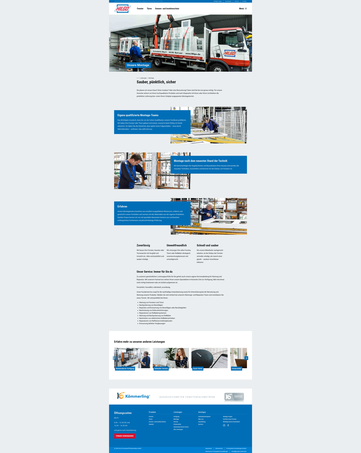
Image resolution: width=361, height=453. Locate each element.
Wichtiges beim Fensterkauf (231, 422)
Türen (150, 419)
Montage (151, 78)
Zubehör (151, 424)
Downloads (228, 1)
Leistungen (143, 78)
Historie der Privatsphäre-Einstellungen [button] (216, 451)
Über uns (201, 419)
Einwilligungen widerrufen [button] (239, 451)
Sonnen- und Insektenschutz (157, 422)
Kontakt (244, 1)
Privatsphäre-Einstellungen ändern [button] (236, 448)
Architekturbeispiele (204, 416)
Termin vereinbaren (124, 436)
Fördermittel (177, 424)
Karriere (237, 1)
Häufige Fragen (218, 1)
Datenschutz (219, 448)
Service (176, 422)
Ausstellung (201, 422)
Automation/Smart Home (181, 427)
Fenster (151, 416)
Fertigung (176, 416)
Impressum (208, 448)
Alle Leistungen (178, 429)
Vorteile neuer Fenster (229, 419)
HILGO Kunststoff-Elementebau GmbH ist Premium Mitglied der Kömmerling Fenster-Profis (139, 1)
